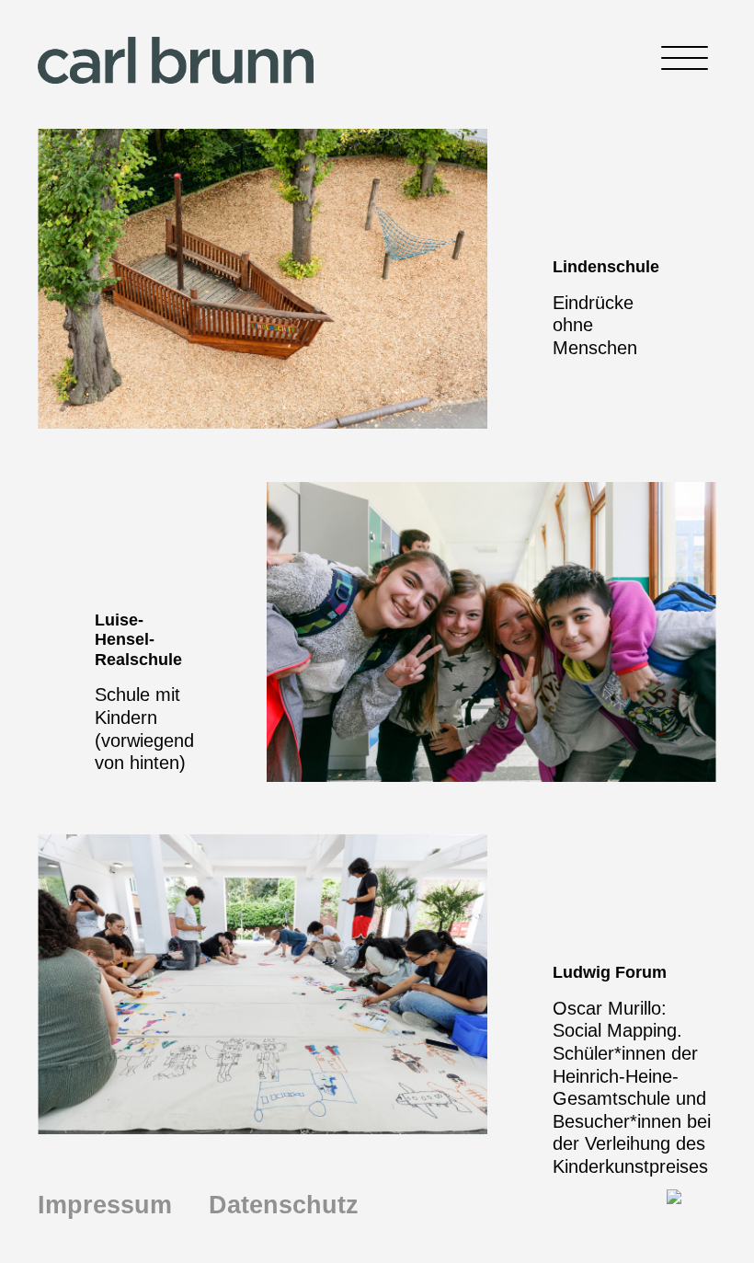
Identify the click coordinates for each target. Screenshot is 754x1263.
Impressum (105, 1205)
